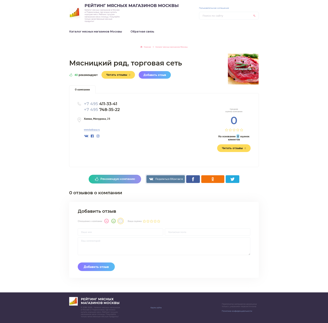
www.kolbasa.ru (92, 129)
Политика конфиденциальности (237, 311)
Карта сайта (156, 307)
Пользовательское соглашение (214, 8)
